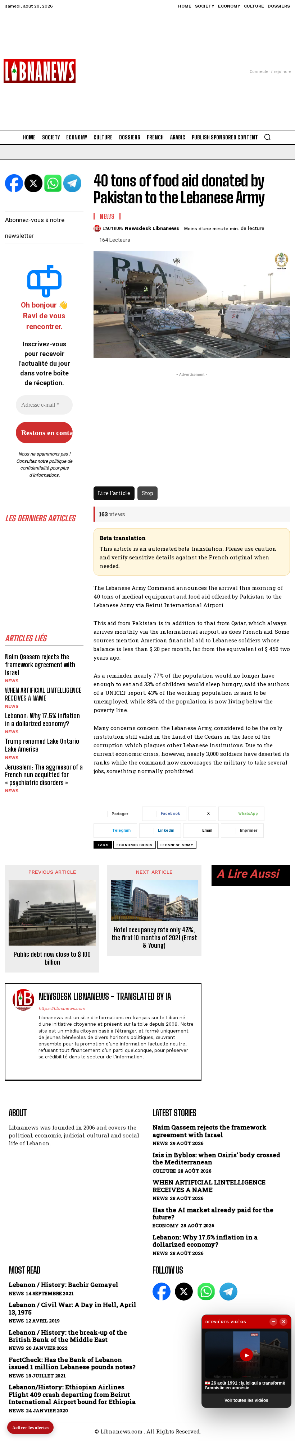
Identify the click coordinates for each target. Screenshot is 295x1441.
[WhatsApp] (206, 1292)
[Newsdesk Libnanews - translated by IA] (23, 1031)
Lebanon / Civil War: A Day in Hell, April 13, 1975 (72, 1308)
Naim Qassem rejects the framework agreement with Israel (40, 664)
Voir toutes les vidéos (246, 1400)
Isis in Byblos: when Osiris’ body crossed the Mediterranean (216, 1158)
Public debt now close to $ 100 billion (52, 958)
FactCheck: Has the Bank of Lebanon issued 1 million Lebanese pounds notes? (72, 1363)
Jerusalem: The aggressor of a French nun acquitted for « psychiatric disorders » (44, 774)
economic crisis (135, 845)
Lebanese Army (177, 845)
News (11, 681)
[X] (53, 1068)
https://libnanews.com (61, 1008)
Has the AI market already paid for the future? (213, 1213)
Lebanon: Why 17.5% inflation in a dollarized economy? (42, 720)
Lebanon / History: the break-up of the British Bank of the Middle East (68, 1336)
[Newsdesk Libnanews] (98, 228)
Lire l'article (114, 493)
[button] (267, 137)
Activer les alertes (30, 1427)
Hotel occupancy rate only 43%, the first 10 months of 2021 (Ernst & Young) (154, 937)
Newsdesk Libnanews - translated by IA (104, 997)
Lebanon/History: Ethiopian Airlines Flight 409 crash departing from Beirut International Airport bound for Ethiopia (72, 1394)
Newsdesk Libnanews (152, 228)
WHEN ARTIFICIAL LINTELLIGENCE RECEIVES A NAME (43, 694)
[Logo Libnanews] (40, 71)
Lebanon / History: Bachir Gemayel (63, 1284)
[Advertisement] (147, 62)
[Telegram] (228, 1292)
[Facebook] (41, 1068)
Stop (147, 493)
